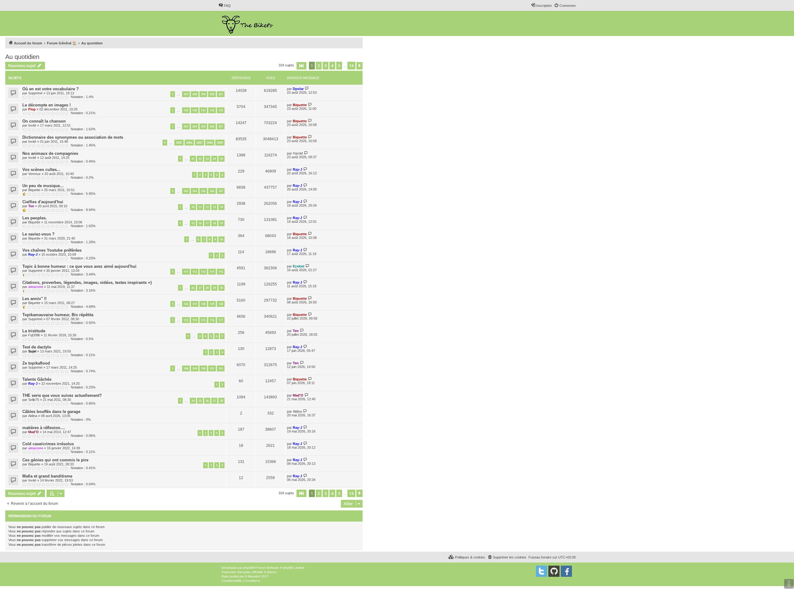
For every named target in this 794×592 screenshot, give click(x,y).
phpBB (248, 567)
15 (192, 223)
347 (186, 94)
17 (207, 223)
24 (192, 401)
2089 (220, 143)
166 (212, 191)
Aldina (32, 416)
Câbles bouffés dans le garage (51, 411)
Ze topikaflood (36, 363)
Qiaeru (272, 572)
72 (207, 207)
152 (220, 368)
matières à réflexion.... (43, 427)
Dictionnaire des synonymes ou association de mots (72, 137)
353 (186, 126)
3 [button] (325, 65)
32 (200, 159)
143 (220, 110)
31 (192, 159)
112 (194, 272)
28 (207, 288)
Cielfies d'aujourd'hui (42, 202)
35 (221, 159)
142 (212, 110)
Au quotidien (22, 56)
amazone (35, 287)
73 (214, 207)
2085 (179, 143)
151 (212, 368)
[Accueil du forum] (248, 23)
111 (186, 272)
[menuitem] (224, 5)
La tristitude (33, 331)
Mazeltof (254, 576)
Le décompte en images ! (46, 105)
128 (203, 304)
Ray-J (297, 169)
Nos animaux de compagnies (50, 153)
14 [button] (351, 65)
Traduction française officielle (242, 572)
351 (220, 94)
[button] (301, 66)
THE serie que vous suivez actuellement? (62, 395)
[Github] (554, 571)
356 (212, 126)
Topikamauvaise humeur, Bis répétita (57, 314)
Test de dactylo (36, 347)
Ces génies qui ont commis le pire (55, 460)
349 (203, 94)
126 (186, 304)
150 (203, 368)
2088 (210, 143)
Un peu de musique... (43, 185)
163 (186, 191)
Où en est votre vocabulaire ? (50, 89)
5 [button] (339, 65)
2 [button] (319, 65)
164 (194, 191)
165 (203, 191)
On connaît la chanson (44, 121)
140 (194, 110)
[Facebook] (566, 571)
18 (214, 223)
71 (200, 207)
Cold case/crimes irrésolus (48, 444)
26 (192, 288)
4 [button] (332, 65)
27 (200, 288)
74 (221, 207)
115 (220, 272)
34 (214, 159)
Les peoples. (34, 218)
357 (220, 126)
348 (194, 94)
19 (221, 223)
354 (194, 126)
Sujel (32, 351)
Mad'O (298, 395)
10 (221, 239)
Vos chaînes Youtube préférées (52, 250)
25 (200, 401)
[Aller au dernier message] (307, 89)
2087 (199, 143)
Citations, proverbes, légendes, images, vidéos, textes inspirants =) (87, 282)
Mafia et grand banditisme (47, 476)
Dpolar (298, 89)
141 (203, 110)
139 (186, 110)
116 (212, 320)
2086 (189, 143)
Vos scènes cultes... (41, 169)
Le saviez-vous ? (38, 234)
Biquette (300, 105)
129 (212, 304)
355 (203, 126)
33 (207, 159)
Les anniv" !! (34, 298)
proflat (234, 576)
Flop (32, 109)
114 (212, 272)
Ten (31, 206)
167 (220, 191)
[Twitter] (541, 571)
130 (220, 304)
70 (192, 207)
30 (221, 288)
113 (203, 272)
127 (194, 304)
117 (220, 320)
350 (212, 94)
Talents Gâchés (36, 379)
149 (194, 368)
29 (214, 288)
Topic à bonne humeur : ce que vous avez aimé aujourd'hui (79, 266)
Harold (298, 153)
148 (186, 368)
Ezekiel (298, 266)
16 (200, 223)
